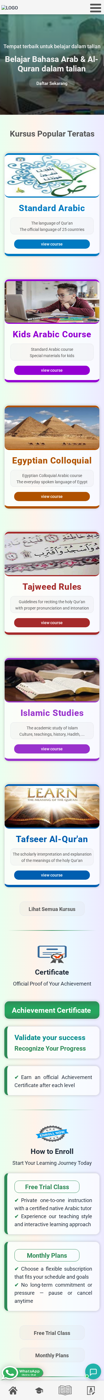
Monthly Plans (52, 1355)
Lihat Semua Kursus (52, 909)
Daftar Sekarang (52, 83)
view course (52, 244)
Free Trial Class (52, 1333)
